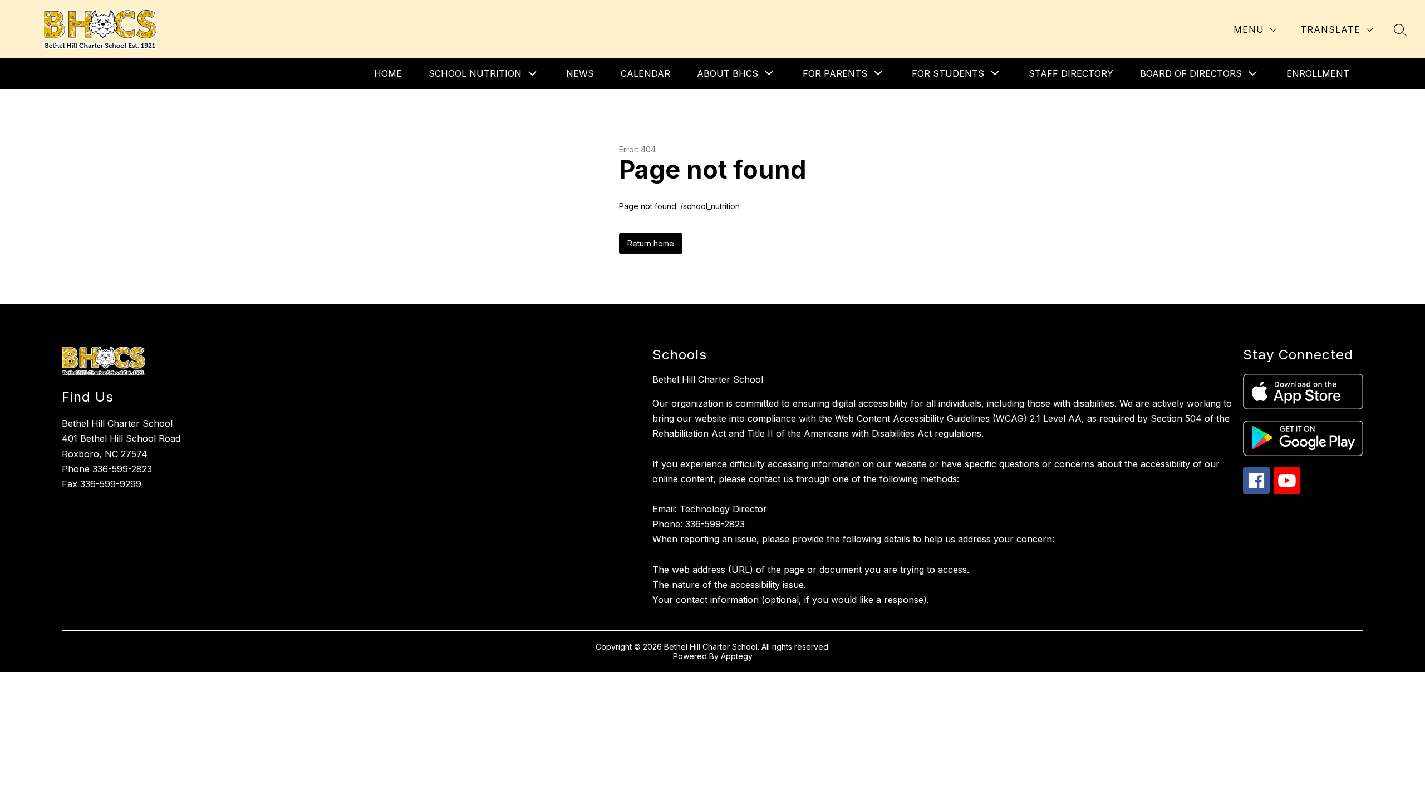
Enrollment (1317, 73)
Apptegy (737, 656)
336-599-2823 (122, 468)
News (580, 73)
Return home (650, 243)
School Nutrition (475, 73)
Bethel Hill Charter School (707, 379)
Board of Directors (1191, 73)
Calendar (645, 73)
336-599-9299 (110, 484)
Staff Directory (1071, 73)
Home (388, 73)
